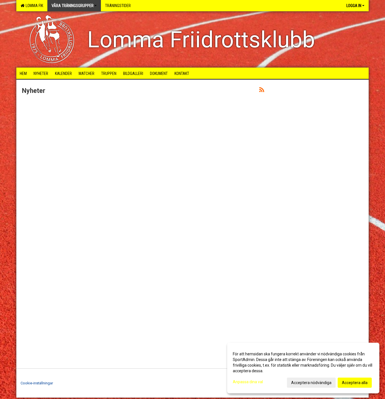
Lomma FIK (33, 5)
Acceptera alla (355, 382)
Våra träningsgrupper (73, 5)
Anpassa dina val (248, 382)
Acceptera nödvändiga (311, 382)
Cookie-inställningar (37, 383)
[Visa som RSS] (261, 91)
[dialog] (303, 368)
